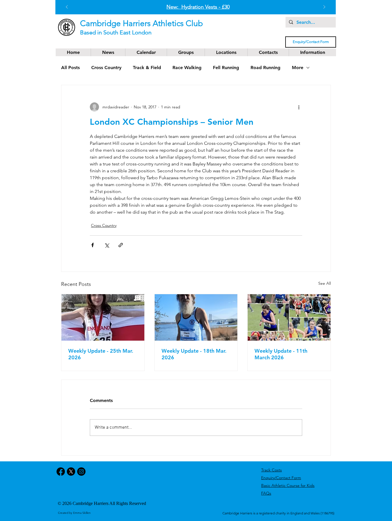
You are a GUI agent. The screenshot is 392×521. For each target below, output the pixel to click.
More (297, 67)
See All (324, 283)
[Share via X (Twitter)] (106, 245)
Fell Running (226, 67)
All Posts (70, 67)
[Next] (324, 7)
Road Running (265, 67)
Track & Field (147, 67)
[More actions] (298, 107)
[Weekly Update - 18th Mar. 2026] (196, 317)
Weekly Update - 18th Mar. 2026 (194, 354)
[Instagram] (81, 471)
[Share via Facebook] (92, 245)
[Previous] (67, 7)
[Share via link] (120, 245)
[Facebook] (61, 471)
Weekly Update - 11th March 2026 (281, 354)
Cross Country (106, 67)
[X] (71, 471)
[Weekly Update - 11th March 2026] (289, 317)
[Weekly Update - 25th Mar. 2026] (102, 317)
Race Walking (186, 67)
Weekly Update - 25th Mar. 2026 (100, 354)
